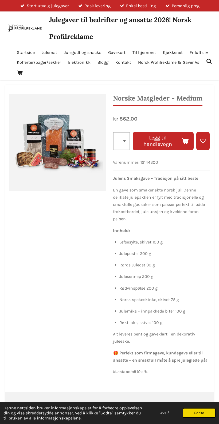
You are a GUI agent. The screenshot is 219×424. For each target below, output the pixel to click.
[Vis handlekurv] (19, 72)
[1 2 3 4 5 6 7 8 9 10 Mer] (121, 141)
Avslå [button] (165, 413)
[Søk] (209, 61)
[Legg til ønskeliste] (203, 141)
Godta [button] (199, 413)
